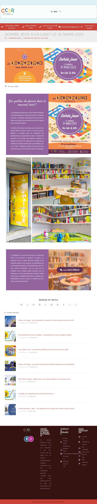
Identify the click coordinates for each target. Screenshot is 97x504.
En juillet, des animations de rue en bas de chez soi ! (36, 394)
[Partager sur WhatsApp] (75, 304)
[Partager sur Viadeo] (69, 304)
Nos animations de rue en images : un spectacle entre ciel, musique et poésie (44, 335)
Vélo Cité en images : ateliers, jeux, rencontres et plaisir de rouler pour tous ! (44, 379)
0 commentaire (32, 323)
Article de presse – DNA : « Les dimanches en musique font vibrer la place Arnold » (46, 408)
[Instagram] (31, 439)
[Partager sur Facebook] (21, 304)
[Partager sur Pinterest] (33, 304)
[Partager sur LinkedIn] (39, 304)
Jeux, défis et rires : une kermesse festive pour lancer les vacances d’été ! (43, 349)
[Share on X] (27, 304)
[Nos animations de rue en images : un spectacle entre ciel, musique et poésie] (10, 336)
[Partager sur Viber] (45, 304)
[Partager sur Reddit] (57, 304)
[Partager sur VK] (51, 304)
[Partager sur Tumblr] (63, 304)
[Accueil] (5, 38)
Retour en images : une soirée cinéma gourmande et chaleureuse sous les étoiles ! (46, 364)
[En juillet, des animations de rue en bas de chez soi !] (10, 394)
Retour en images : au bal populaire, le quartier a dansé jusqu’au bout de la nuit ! (46, 320)
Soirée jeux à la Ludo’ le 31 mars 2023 (36, 38)
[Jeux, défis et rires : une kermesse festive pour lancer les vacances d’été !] (10, 350)
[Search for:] (59, 11)
